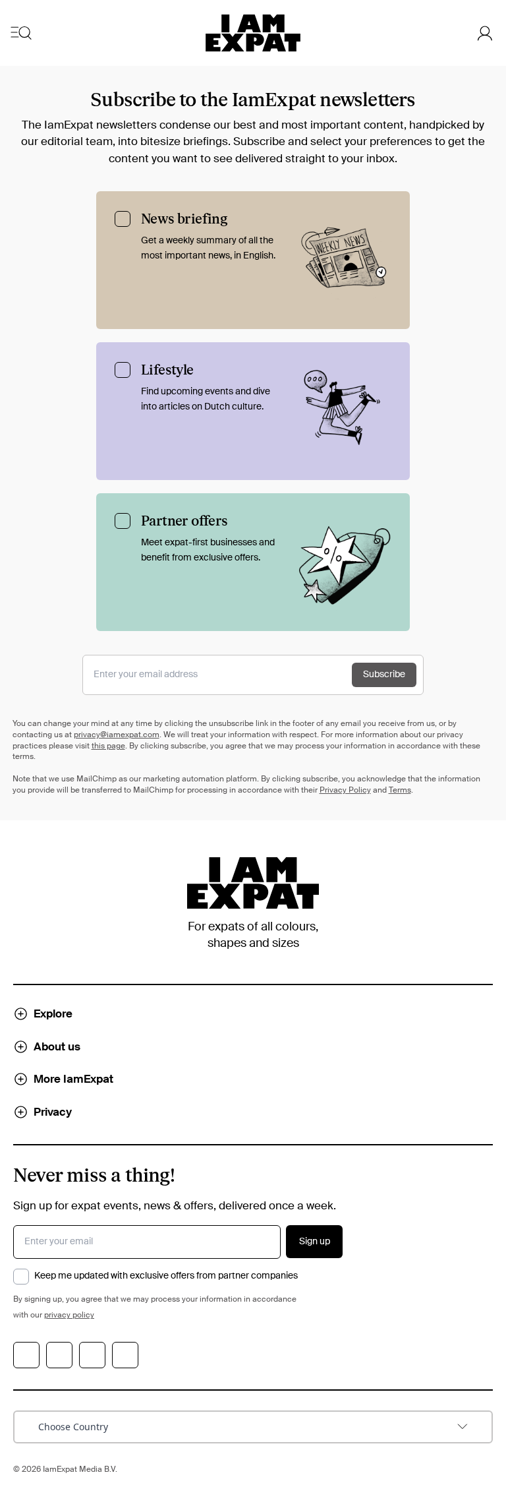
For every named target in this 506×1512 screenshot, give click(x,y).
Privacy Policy (345, 791)
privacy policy (69, 1315)
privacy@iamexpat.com (116, 735)
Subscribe (384, 674)
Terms (400, 791)
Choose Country (73, 1426)
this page (108, 746)
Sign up (314, 1241)
